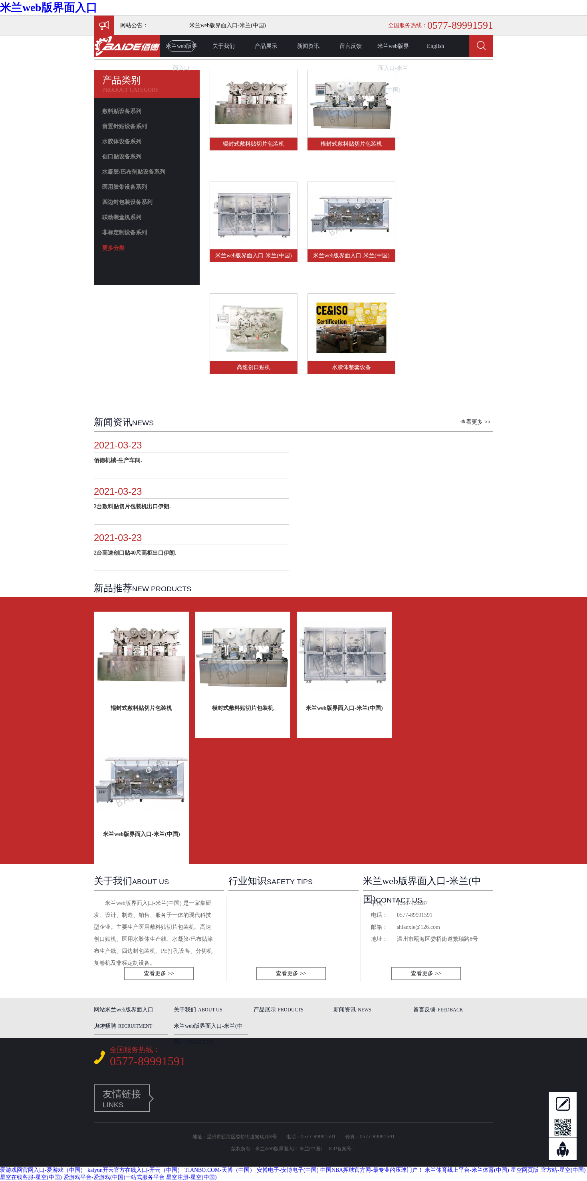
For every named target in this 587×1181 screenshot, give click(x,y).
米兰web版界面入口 (48, 7)
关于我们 (223, 46)
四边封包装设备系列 (127, 202)
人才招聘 (123, 1026)
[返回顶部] (562, 1149)
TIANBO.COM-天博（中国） (219, 1170)
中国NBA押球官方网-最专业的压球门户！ (371, 1170)
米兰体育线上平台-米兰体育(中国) (467, 1170)
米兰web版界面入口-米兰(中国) (393, 50)
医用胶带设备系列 (124, 187)
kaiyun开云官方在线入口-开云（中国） (135, 1170)
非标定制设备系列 (124, 232)
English (435, 46)
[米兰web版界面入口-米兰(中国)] (253, 246)
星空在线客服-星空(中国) (31, 1177)
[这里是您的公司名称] (127, 55)
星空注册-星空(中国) (191, 1177)
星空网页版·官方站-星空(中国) (548, 1170)
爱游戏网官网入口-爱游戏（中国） (43, 1170)
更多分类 (113, 248)
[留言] (562, 1103)
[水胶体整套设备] (351, 357)
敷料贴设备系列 (121, 111)
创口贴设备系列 (121, 157)
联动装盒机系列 (121, 217)
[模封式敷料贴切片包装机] (351, 134)
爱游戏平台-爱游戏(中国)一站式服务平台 (114, 1177)
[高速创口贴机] (253, 357)
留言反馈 (350, 46)
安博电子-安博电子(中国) (288, 1170)
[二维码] (562, 1126)
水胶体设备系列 (121, 141)
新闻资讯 (308, 46)
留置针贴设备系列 (124, 126)
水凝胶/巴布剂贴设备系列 (133, 172)
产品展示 (266, 46)
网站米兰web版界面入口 (123, 1012)
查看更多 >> (475, 422)
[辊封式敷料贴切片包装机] (253, 134)
